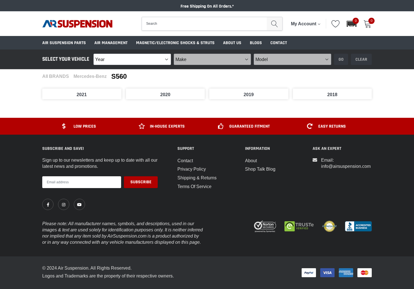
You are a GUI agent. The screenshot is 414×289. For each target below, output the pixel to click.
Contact (278, 43)
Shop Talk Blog (260, 168)
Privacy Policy (191, 168)
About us (232, 43)
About (251, 160)
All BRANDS (55, 76)
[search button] (274, 23)
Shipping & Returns (197, 177)
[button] (352, 24)
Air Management (111, 43)
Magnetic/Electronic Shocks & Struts (175, 43)
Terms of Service (194, 186)
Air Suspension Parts (64, 43)
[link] (48, 204)
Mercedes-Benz (90, 76)
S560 (119, 76)
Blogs (256, 43)
